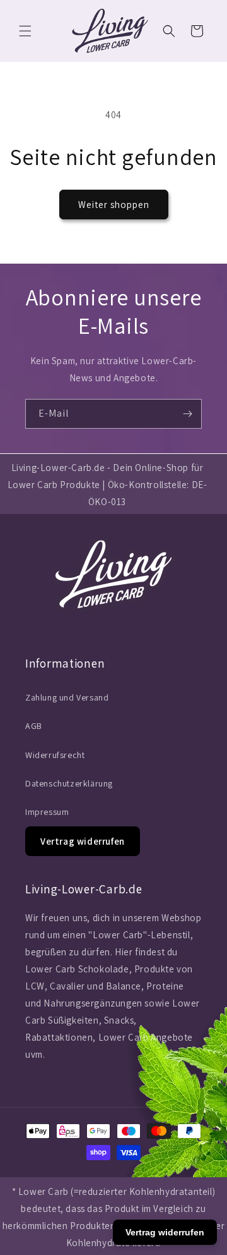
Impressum (47, 811)
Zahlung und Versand (66, 697)
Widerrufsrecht (54, 755)
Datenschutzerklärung (69, 783)
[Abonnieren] (187, 414)
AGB (33, 726)
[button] (25, 31)
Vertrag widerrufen (82, 841)
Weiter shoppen (113, 205)
